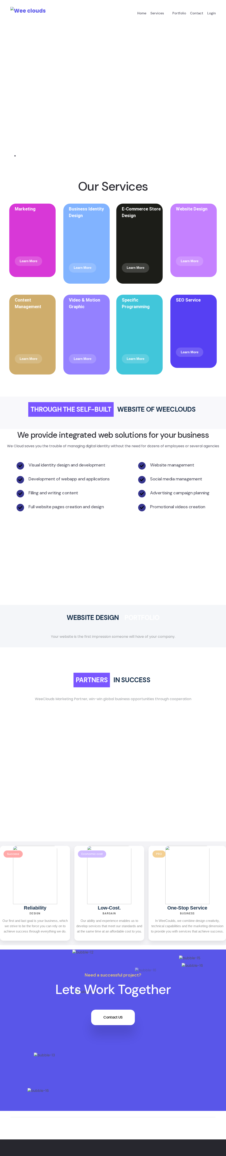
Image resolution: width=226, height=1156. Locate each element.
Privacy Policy (171, 1151)
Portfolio (179, 13)
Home (141, 13)
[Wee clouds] (28, 11)
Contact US (113, 1017)
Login (211, 13)
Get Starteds (31, 145)
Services (157, 13)
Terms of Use (204, 1151)
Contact (196, 13)
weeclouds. (71, 1151)
